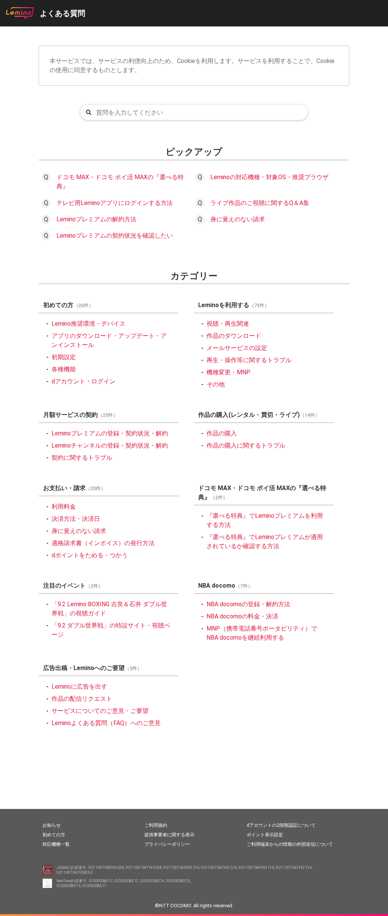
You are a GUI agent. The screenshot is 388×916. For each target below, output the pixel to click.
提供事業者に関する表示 (169, 834)
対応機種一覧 (56, 844)
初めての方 (53, 834)
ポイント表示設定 (265, 834)
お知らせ (51, 825)
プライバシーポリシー (167, 844)
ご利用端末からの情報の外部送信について (290, 844)
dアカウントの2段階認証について (281, 825)
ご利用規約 (155, 825)
